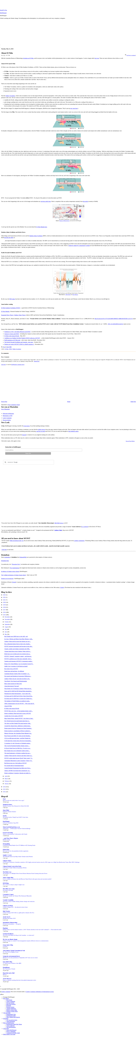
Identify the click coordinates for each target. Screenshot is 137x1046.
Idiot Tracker (6, 911)
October (7, 622)
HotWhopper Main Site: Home (14, 1024)
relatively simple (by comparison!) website (79, 245)
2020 (4, 602)
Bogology (5, 928)
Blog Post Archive (11, 1004)
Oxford (14, 582)
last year (97, 58)
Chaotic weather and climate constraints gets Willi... (17, 649)
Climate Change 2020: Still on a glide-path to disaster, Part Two (18, 912)
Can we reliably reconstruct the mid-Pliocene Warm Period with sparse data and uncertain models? (27, 879)
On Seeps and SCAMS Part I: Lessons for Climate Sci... (18, 698)
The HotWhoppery (11, 1027)
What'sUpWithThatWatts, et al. (11, 827)
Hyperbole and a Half (8, 973)
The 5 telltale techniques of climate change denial (13, 575)
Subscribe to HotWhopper (13, 447)
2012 (4, 791)
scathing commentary (79, 540)
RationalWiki (23, 557)
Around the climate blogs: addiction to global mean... (17, 726)
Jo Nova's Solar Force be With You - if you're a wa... (17, 748)
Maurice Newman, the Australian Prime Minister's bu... (18, 733)
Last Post (5, 946)
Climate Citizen (7, 860)
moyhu (5, 815)
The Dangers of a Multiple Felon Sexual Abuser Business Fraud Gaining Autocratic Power (25, 873)
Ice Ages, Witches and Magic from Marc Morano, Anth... (18, 639)
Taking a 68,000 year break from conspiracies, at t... (17, 770)
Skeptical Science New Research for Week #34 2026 (16, 806)
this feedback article (73, 431)
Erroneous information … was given (12, 924)
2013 (4, 789)
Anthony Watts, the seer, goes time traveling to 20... (17, 678)
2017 (4, 609)
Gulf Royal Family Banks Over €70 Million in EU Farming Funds (19, 845)
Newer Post (4, 401)
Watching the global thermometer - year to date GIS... (17, 693)
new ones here (74, 108)
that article (85, 201)
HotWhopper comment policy (17, 364)
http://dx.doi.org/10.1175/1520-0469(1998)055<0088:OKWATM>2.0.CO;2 (114, 318)
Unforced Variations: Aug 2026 (10, 823)
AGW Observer (7, 978)
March (6, 778)
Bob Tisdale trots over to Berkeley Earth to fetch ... (17, 750)
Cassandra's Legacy (8, 894)
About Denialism (10, 1021)
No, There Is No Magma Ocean (10, 952)
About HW (6, 1028)
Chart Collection (10, 1025)
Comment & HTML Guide (13, 1033)
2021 (4, 600)
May (6, 634)
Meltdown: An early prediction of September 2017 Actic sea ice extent (20, 957)
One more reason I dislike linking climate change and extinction (19, 901)
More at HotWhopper (8, 1023)
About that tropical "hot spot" (11, 686)
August (7, 627)
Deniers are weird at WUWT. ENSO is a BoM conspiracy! (19, 344)
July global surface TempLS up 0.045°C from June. (15, 817)
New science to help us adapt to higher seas (13, 884)
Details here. (37, 361)
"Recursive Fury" (16, 564)
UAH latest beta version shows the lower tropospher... (17, 740)
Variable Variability (8, 900)
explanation (7, 557)
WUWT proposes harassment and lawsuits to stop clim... (18, 646)
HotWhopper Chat (11, 1014)
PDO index (12, 299)
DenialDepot (6, 967)
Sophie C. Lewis (7, 855)
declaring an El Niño (28, 58)
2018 (4, 607)
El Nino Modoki (5, 311)
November (7, 619)
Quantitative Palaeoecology (10, 922)
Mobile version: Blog (11, 1010)
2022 (4, 597)
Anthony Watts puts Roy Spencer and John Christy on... (18, 755)
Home (68, 401)
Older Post (133, 401)
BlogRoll (8, 1005)
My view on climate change (10, 939)
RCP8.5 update (6, 839)
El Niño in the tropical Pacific (11, 336)
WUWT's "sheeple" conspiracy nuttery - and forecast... (18, 656)
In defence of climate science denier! (10, 571)
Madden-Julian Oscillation (35, 235)
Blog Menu (6, 998)
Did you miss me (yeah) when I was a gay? (13, 800)
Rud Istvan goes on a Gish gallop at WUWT (15, 763)
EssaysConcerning (8, 832)
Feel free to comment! (131, 55)
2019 (4, 604)
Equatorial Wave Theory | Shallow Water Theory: (13, 315)
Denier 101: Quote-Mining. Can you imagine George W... (18, 663)
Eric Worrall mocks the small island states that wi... (17, 721)
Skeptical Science (7, 804)
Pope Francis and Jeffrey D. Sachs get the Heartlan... (17, 735)
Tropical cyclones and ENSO (11, 334)
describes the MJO (8, 237)
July (6, 629)
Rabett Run (6, 849)
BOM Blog (6, 883)
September (7, 624)
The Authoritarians (14, 568)
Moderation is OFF (7, 415)
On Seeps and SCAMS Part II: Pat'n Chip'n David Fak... (18, 696)
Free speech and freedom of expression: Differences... (17, 676)
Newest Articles (7, 420)
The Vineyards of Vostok (9, 969)
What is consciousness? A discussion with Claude (15, 834)
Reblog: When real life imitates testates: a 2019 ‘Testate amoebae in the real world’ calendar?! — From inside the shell (32, 929)
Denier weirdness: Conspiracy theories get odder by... (17, 773)
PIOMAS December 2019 (9, 918)
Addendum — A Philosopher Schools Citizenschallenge (16, 828)
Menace (5, 974)
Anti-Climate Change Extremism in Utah (14, 950)
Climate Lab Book (8, 905)
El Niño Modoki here (41, 227)
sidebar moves (41, 429)
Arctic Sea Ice (6, 917)
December (7, 617)
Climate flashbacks (11, 1008)
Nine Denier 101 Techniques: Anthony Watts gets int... (18, 688)
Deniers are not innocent (7, 578)
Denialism (5, 1018)
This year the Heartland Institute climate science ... (16, 745)
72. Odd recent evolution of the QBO (12, 963)
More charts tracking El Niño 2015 (13, 683)
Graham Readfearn (8, 933)
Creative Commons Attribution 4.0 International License (40, 991)
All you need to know (11, 1020)
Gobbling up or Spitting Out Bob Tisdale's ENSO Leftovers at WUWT (22, 338)
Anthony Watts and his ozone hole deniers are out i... (17, 641)
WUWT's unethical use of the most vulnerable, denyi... (18, 658)
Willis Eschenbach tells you (16, 540)
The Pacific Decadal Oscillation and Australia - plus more (18, 342)
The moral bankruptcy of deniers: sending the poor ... (17, 753)
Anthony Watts (58, 530)
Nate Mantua (75, 294)
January (7, 783)
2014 (4, 786)
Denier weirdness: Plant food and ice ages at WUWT (17, 713)
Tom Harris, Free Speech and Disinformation (15, 681)
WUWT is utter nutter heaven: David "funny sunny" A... (18, 758)
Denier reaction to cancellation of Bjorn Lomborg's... (17, 731)
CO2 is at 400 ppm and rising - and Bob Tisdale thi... (17, 738)
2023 (4, 595)
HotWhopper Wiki (11, 1015)
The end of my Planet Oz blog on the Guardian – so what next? (18, 935)
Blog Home (9, 1000)
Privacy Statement (10, 1031)
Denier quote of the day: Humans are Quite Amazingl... (18, 728)
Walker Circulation (10, 95)
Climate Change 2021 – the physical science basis (15, 907)
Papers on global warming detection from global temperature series (19, 980)
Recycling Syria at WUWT (11, 668)
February (7, 781)
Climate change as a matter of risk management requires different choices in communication (25, 940)
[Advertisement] (47, 31)
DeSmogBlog (6, 844)
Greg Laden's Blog (8, 945)
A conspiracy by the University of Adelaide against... (17, 743)
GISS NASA (67, 294)
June (6, 631)
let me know (27, 426)
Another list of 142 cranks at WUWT (13, 716)
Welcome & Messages (8, 413)
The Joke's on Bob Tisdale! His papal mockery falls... (17, 723)
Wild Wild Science (58, 523)
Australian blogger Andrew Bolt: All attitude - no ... (17, 673)
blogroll (24, 434)
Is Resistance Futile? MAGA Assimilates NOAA (14, 867)
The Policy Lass (7, 872)
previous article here (46, 201)
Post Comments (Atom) (14, 404)
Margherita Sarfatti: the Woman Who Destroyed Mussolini (17, 896)
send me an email (40, 431)
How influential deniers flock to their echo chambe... (17, 644)
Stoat (4, 799)
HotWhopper (3, 13)
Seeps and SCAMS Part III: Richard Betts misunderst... (18, 691)
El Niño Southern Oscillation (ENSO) (10, 308)
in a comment (84, 526)
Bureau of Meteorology (64, 220)
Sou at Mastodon (5, 409)
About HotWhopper (11, 1030)
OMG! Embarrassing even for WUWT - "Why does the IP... (19, 703)
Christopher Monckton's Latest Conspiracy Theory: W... (18, 760)
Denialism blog (5, 560)
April (6, 776)
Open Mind (6, 810)
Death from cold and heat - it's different (14, 671)
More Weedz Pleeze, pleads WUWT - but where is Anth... (18, 718)
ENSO (10, 349)
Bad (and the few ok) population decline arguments (15, 851)
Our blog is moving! (8, 890)
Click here (3, 364)
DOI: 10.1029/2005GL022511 (115, 324)
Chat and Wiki (6, 1013)
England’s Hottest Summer (9, 811)
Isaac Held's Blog (7, 961)
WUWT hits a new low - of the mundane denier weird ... (18, 711)
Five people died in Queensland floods (14, 765)
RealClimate (6, 821)
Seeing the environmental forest (11, 956)
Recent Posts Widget (130, 441)
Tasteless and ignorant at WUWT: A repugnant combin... (18, 661)
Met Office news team (8, 888)
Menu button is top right (9, 1034)
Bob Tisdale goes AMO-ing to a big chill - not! (16, 636)
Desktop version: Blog (12, 1011)
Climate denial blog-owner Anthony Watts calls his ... (17, 651)
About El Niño (8, 706)
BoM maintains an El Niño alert (12, 340)
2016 (4, 612)
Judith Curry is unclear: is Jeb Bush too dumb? (16, 666)
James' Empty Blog (8, 877)
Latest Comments (7, 418)
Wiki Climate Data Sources (13, 1017)
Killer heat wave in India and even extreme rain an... (17, 654)
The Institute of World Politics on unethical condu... (17, 701)
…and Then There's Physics (10, 838)
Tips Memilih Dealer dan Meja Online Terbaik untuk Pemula (18, 856)
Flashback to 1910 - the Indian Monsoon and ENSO (17, 331)
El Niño (6, 349)
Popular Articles (10, 1007)
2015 (4, 614)
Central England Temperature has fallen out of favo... (17, 768)
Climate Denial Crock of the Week (12, 866)
